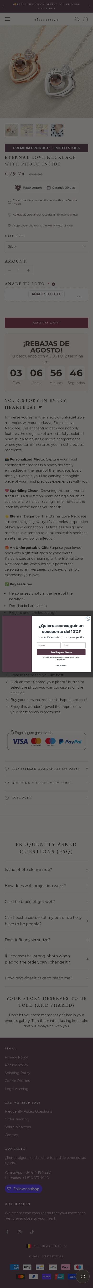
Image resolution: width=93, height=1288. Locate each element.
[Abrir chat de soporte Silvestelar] (83, 1276)
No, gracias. (61, 665)
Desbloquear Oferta (61, 652)
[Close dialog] (88, 619)
